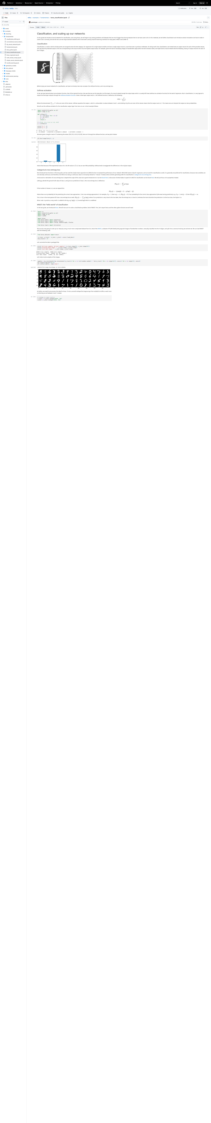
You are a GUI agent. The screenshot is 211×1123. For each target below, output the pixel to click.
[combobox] (14, 25)
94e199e (194, 22)
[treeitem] (12, 52)
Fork (193, 8)
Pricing (58, 3)
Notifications (183, 8)
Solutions (19, 3)
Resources (28, 3)
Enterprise (49, 3)
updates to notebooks (44, 22)
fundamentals (44, 17)
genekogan (34, 22)
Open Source (39, 3)
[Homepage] (4, 3)
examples (36, 17)
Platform (10, 3)
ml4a (6, 8)
